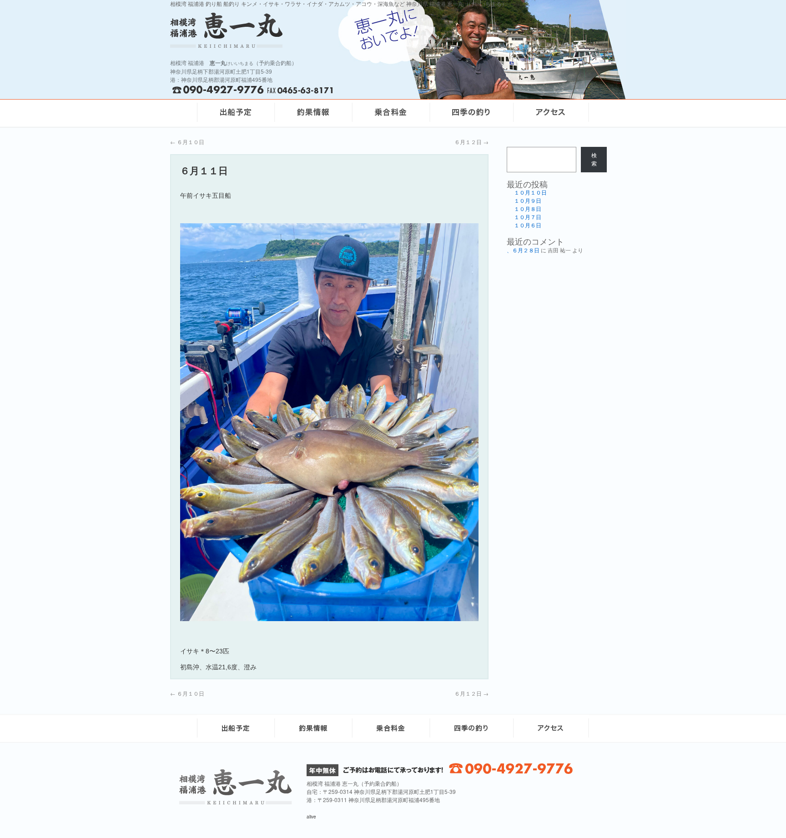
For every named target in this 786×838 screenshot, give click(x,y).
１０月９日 (527, 201)
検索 (594, 159)
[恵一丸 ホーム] (288, 30)
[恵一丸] (235, 802)
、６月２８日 (523, 250)
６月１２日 (471, 142)
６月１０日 (187, 142)
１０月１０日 (530, 193)
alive (311, 816)
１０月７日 (527, 217)
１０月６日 (527, 225)
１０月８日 (527, 209)
